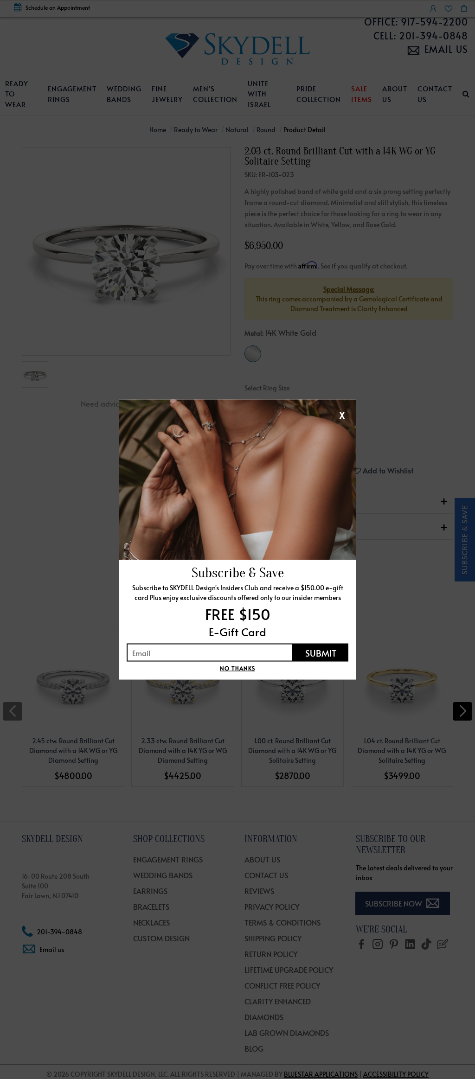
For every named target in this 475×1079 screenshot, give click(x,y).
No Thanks (237, 668)
